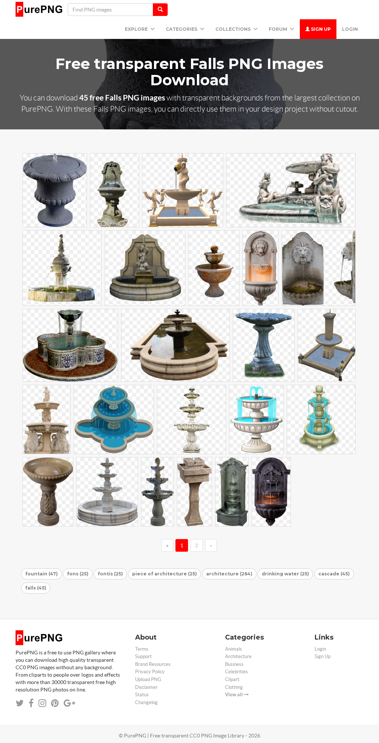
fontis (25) (110, 574)
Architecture (238, 656)
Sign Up (320, 29)
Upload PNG (148, 679)
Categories (182, 29)
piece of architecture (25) (164, 574)
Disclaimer (146, 687)
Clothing (234, 687)
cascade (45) (334, 574)
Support (143, 656)
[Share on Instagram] (42, 703)
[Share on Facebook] (31, 703)
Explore (137, 29)
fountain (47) (41, 574)
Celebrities (236, 671)
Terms (141, 649)
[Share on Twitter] (20, 703)
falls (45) (35, 588)
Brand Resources (153, 664)
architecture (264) (229, 574)
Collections (233, 29)
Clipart (232, 679)
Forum (278, 29)
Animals (233, 649)
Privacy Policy (150, 671)
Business (234, 664)
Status (142, 694)
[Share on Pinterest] (55, 703)
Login (350, 29)
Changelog (146, 702)
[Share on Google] (69, 703)
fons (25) (77, 574)
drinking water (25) (285, 574)
